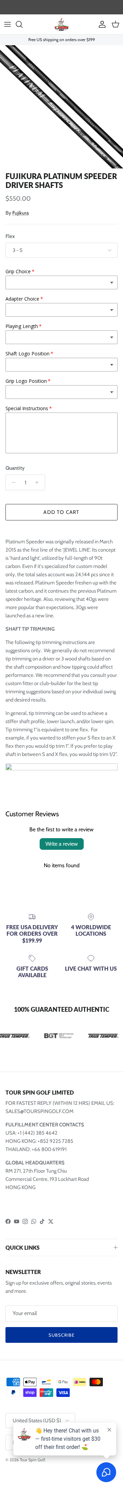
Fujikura (20, 213)
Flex (10, 236)
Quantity (15, 468)
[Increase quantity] (39, 482)
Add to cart (61, 512)
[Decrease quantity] (12, 482)
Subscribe (61, 1335)
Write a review (61, 844)
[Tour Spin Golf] (61, 24)
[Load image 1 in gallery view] (61, 106)
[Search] (22, 24)
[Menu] (7, 24)
